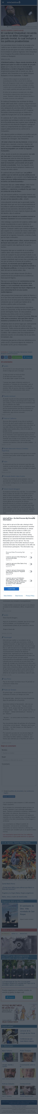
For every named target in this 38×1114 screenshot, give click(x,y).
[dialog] (19, 557)
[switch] (30, 557)
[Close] (34, 518)
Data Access (19, 595)
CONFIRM (11, 589)
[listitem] (19, 553)
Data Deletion (8, 595)
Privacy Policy (30, 595)
